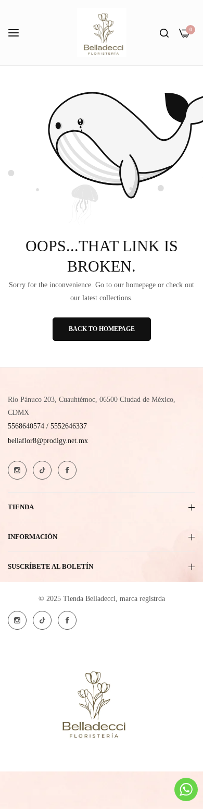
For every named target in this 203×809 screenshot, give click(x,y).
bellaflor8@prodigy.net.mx (48, 441)
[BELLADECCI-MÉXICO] (101, 32)
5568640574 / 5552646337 (47, 426)
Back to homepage (102, 329)
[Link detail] (17, 470)
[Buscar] (164, 32)
